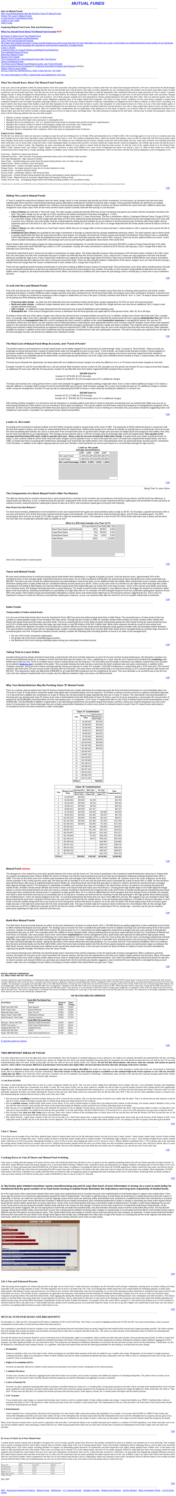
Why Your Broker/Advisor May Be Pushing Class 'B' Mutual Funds (31, 14)
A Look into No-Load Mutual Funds (17, 18)
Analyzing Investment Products (21, 1490)
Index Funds (6, 23)
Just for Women (130, 1490)
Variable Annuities (91, 1490)
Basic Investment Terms (149, 1490)
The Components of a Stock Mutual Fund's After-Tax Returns (28, 59)
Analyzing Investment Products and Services (55, 66)
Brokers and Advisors (111, 1490)
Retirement (56, 1490)
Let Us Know (168, 1490)
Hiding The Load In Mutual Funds (16, 16)
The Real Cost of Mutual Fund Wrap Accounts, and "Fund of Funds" (32, 64)
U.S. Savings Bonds (72, 1490)
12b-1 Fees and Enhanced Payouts (17, 41)
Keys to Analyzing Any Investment (16, 66)
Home (4, 1493)
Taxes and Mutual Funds (12, 61)
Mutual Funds (43, 1490)
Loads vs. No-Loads (10, 20)
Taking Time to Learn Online (14, 68)
